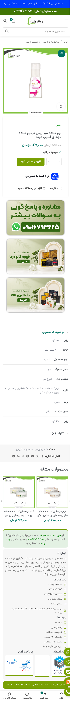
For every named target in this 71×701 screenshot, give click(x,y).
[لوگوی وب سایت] (35, 21)
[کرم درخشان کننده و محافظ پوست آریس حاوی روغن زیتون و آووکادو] (19, 492)
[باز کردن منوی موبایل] (66, 21)
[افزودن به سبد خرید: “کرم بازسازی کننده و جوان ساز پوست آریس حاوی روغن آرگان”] (55, 503)
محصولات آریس (50, 42)
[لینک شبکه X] (37, 456)
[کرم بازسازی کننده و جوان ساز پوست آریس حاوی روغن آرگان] (52, 492)
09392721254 (23, 11)
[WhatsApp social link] (18, 456)
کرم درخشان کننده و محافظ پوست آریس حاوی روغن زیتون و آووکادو (18, 515)
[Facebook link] (42, 456)
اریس (59, 125)
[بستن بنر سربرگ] (4, 4)
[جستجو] (7, 31)
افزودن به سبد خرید (30, 162)
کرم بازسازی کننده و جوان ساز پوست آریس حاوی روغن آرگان (52, 515)
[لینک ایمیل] (32, 456)
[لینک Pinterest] (27, 456)
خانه (65, 42)
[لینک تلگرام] (13, 456)
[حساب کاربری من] (5, 21)
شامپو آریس (31, 42)
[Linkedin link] (23, 456)
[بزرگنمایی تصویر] (61, 106)
